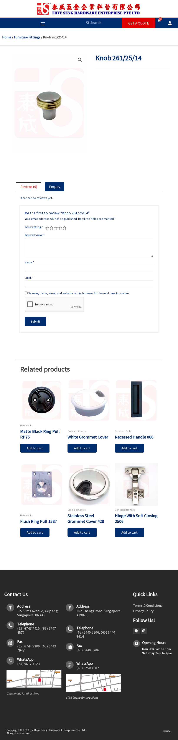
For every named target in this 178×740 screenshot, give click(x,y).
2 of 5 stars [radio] (51, 228)
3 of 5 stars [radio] (56, 228)
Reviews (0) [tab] (28, 186)
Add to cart (35, 448)
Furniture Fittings (27, 37)
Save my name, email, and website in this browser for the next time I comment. (79, 293)
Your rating (34, 227)
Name (29, 262)
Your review (35, 235)
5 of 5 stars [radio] (64, 228)
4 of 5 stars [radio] (60, 228)
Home (6, 37)
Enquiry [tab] (54, 186)
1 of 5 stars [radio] (47, 228)
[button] (42, 23)
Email (29, 278)
